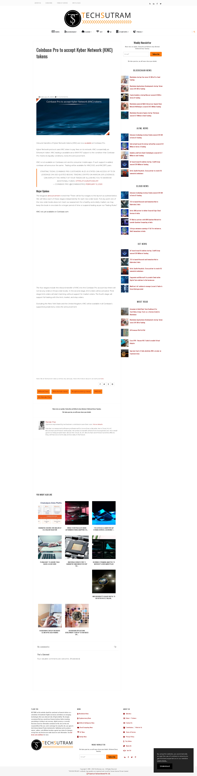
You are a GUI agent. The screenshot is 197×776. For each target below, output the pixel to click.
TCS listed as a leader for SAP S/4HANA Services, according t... (103, 529)
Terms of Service (62, 3)
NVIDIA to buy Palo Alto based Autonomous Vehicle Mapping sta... (77, 529)
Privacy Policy (129, 737)
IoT (101, 32)
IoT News (82, 732)
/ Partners (133, 718)
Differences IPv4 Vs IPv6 (137, 330)
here (102, 379)
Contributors (129, 727)
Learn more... (162, 761)
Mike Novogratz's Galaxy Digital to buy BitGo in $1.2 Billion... (104, 597)
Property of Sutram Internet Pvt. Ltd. (99, 773)
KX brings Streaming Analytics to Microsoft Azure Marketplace (104, 563)
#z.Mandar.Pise (44, 397)
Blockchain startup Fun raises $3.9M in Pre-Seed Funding (50, 631)
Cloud (87, 32)
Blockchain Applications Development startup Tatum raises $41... (76, 632)
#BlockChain (43, 391)
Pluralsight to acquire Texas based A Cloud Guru (50, 563)
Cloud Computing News (86, 727)
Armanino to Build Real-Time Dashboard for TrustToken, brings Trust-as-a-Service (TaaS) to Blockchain (145, 312)
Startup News (83, 737)
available (88, 143)
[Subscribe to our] (150, 4)
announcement (54, 196)
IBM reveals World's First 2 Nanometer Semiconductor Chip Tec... (76, 564)
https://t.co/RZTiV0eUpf (87, 181)
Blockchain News (84, 714)
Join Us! (128, 750)
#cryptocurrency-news (81, 391)
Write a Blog (76, 3)
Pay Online (128, 741)
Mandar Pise (50, 422)
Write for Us (138, 727)
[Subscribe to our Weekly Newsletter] (136, 54)
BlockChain (71, 32)
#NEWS (98, 391)
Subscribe (48, 3)
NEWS (57, 32)
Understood (165, 766)
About (127, 718)
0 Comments (62, 97)
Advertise (38, 3)
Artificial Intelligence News (86, 723)
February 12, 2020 (94, 184)
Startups (123, 32)
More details (97, 424)
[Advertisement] (76, 76)
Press (139, 32)
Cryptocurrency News (85, 718)
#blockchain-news (60, 391)
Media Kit (128, 746)
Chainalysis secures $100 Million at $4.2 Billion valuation (49, 529)
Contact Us (128, 723)
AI (111, 32)
